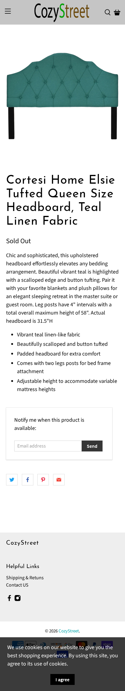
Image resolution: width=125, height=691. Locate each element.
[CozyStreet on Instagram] (17, 599)
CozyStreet (69, 631)
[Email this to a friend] (59, 479)
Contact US (17, 585)
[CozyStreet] (62, 12)
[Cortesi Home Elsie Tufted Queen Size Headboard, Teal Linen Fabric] (62, 99)
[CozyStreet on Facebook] (9, 599)
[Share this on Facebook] (27, 479)
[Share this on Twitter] (12, 479)
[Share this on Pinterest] (43, 479)
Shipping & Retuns (25, 577)
